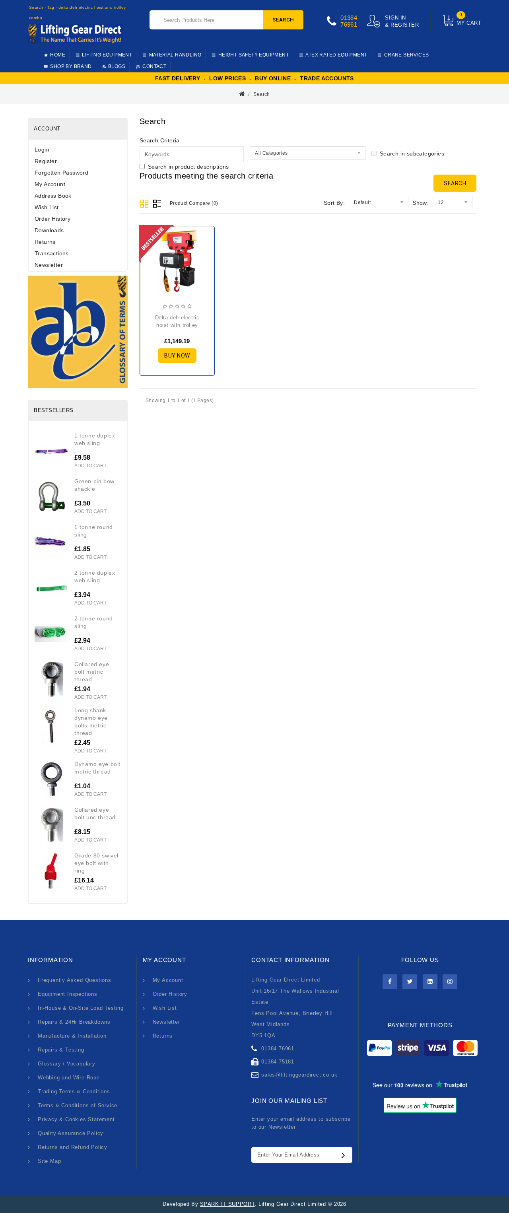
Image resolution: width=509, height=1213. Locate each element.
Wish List (47, 207)
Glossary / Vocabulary (66, 1064)
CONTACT (154, 66)
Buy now (177, 355)
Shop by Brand (70, 66)
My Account (50, 184)
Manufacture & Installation (72, 1036)
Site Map (49, 1161)
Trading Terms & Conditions (74, 1091)
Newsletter (49, 265)
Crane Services (406, 55)
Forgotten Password (61, 172)
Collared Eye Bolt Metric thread (91, 671)
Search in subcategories (412, 153)
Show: (420, 203)
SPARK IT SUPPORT (227, 1204)
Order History (52, 219)
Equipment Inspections (67, 994)
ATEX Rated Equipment (336, 55)
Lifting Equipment (107, 55)
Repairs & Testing (61, 1050)
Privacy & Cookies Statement (76, 1119)
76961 (348, 24)
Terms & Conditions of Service (77, 1105)
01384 (348, 17)
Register (46, 161)
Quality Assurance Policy (70, 1133)
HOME (57, 55)
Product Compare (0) (194, 203)
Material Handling (175, 55)
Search (283, 20)
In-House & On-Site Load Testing (81, 1008)
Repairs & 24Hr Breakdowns (74, 1022)
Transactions (52, 253)
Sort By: (334, 203)
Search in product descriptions (188, 166)
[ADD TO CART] (153, 274)
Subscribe (345, 1155)
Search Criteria (160, 140)
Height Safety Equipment (253, 55)
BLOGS (116, 66)
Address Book (53, 195)
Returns (45, 242)
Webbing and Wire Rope (69, 1078)
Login (42, 149)
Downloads (49, 230)
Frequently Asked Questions (74, 980)
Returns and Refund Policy (72, 1147)
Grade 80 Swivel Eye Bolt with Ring (96, 863)
